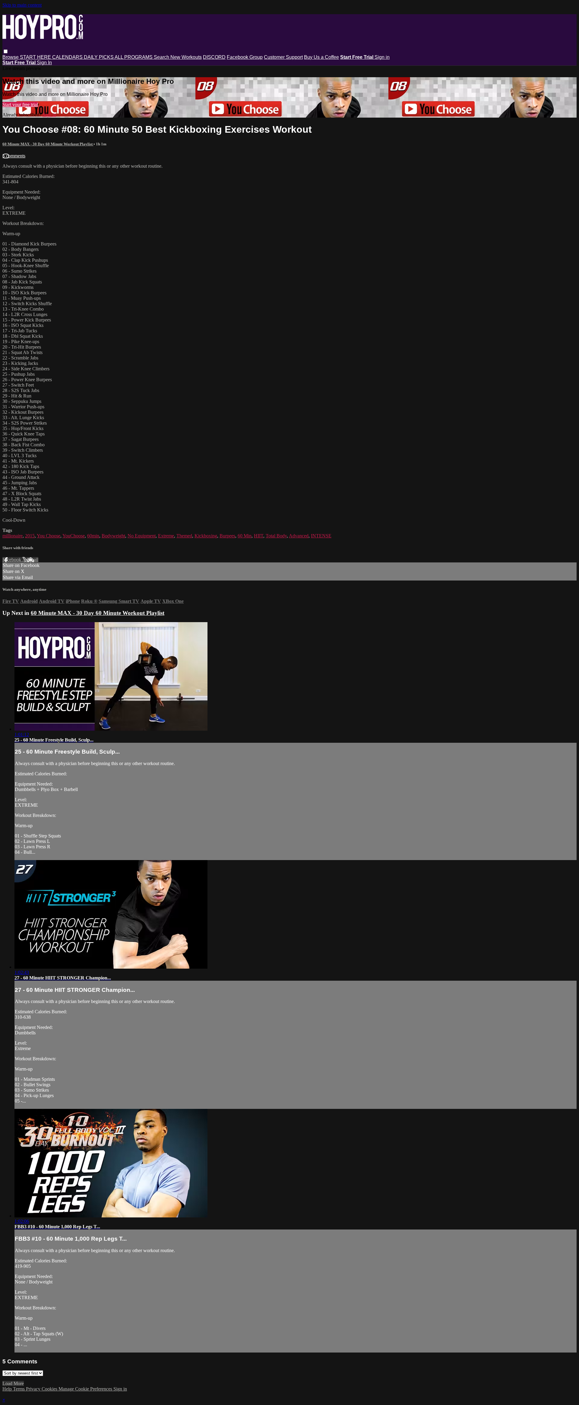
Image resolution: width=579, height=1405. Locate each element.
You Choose (48, 535)
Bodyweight (113, 535)
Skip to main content (22, 5)
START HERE (36, 57)
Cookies (50, 1388)
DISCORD (214, 57)
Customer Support (283, 57)
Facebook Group (245, 57)
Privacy (34, 1388)
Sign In (44, 62)
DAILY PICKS (99, 57)
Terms (19, 1388)
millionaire (12, 535)
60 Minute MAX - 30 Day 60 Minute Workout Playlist (47, 144)
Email (32, 559)
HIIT (258, 535)
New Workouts (186, 57)
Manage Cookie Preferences (86, 1388)
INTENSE (321, 535)
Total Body (276, 535)
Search (162, 57)
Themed (184, 535)
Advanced (298, 535)
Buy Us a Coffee (321, 57)
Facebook (12, 559)
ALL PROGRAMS (134, 57)
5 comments (13, 155)
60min (93, 535)
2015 (30, 535)
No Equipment (142, 535)
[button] (6, 51)
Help (7, 1388)
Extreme (166, 535)
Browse (11, 57)
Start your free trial (20, 104)
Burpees (227, 535)
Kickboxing (206, 535)
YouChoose (73, 535)
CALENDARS (68, 57)
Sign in (382, 57)
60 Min (245, 535)
